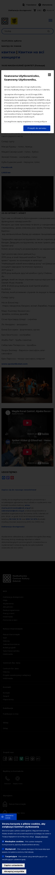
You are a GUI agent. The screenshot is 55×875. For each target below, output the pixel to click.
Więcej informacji (41, 837)
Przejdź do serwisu (37, 128)
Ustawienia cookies (9, 817)
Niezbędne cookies (14, 841)
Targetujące (11, 856)
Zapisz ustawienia (13, 865)
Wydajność (10, 849)
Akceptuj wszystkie (14, 871)
